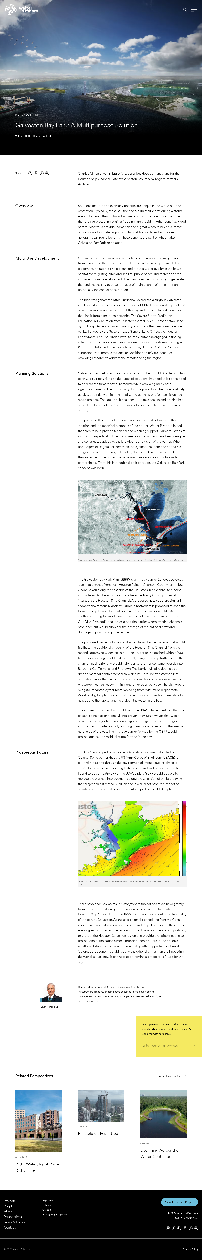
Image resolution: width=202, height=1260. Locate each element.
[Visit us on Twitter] (185, 1228)
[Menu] (194, 10)
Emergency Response (54, 1214)
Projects (9, 1201)
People (9, 1206)
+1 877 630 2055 (189, 1217)
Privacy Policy (190, 1249)
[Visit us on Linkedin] (179, 1228)
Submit (192, 1046)
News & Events (14, 1222)
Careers (46, 1209)
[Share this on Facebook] (30, 173)
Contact (10, 1227)
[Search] (185, 10)
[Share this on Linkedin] (36, 173)
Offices (46, 1205)
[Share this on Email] (47, 173)
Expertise (47, 1200)
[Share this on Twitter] (42, 173)
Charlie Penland (42, 136)
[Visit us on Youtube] (168, 1228)
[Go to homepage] (21, 9)
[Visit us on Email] (196, 1228)
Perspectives (27, 114)
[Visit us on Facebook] (173, 1228)
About (8, 1211)
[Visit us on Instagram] (191, 1228)
